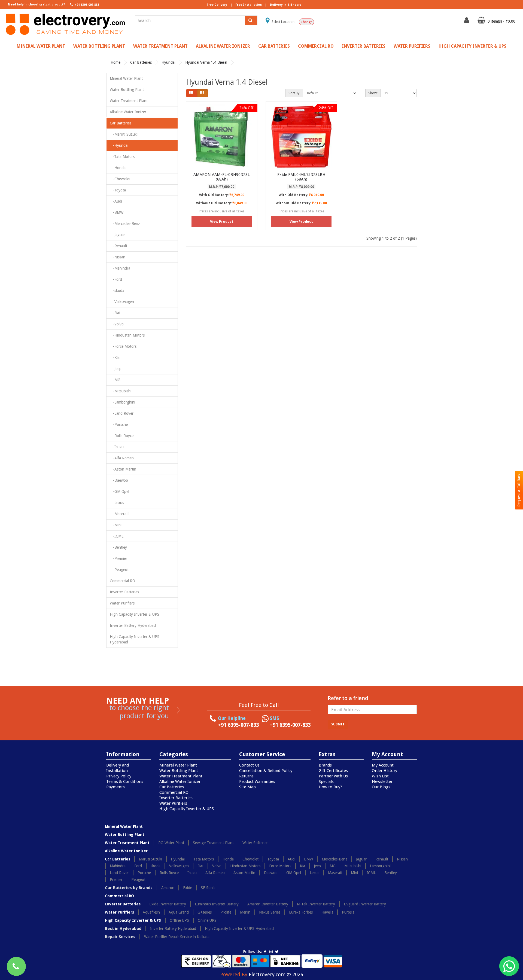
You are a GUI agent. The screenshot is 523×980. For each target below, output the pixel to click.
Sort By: (294, 93)
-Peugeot (119, 569)
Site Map (247, 786)
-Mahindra (120, 268)
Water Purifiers (412, 46)
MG (333, 866)
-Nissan (117, 257)
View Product (221, 221)
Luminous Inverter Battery (217, 904)
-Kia (115, 357)
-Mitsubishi (120, 391)
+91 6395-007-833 (86, 5)
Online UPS (207, 920)
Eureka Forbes (301, 912)
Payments (115, 786)
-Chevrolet (120, 179)
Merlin (245, 912)
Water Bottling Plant (99, 46)
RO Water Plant (171, 843)
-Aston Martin (123, 469)
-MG (115, 380)
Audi (291, 859)
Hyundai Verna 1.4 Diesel (206, 62)
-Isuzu (117, 447)
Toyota (273, 859)
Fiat (200, 866)
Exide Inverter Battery (167, 904)
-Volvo (117, 324)
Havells (327, 912)
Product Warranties (257, 781)
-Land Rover (121, 413)
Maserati (335, 873)
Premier (116, 879)
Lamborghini (380, 866)
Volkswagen (179, 866)
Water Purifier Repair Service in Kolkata (176, 937)
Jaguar (361, 859)
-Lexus (117, 502)
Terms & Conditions (124, 781)
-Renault (118, 246)
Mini (354, 873)
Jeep (317, 866)
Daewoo (271, 873)
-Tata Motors (122, 156)
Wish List (380, 776)
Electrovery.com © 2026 (276, 974)
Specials (326, 781)
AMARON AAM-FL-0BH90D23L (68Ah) (221, 177)
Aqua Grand (179, 912)
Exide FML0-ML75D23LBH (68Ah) (301, 177)
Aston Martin (244, 873)
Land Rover (119, 873)
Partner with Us (333, 776)
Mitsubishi (352, 866)
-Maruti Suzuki (124, 134)
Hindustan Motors (245, 866)
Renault (381, 859)
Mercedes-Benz (334, 859)
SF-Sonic (208, 888)
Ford (138, 866)
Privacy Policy (118, 776)
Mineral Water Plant (41, 46)
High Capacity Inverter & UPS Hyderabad (134, 639)
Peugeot (138, 879)
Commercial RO (316, 46)
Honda (228, 859)
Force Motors (280, 866)
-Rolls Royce (121, 435)
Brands (325, 765)
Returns (246, 776)
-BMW (116, 212)
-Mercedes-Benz (125, 223)
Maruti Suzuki (150, 859)
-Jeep (115, 369)
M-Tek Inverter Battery (316, 904)
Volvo (216, 866)
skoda (155, 866)
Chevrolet (250, 859)
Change (306, 22)
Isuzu (192, 873)
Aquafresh (151, 912)
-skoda (117, 290)
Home (115, 62)
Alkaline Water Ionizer (223, 46)
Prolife (225, 912)
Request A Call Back (519, 490)
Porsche (144, 873)
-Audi (116, 201)
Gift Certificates (333, 770)
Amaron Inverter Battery (267, 904)
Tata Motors (203, 859)
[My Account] (467, 21)
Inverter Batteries (363, 46)
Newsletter (382, 781)
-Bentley (118, 547)
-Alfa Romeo (122, 458)
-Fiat (115, 313)
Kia (302, 866)
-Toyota (118, 190)
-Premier (118, 558)
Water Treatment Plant (160, 46)
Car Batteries (274, 46)
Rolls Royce (169, 873)
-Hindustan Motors (127, 335)
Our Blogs (381, 786)
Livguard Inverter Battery (365, 904)
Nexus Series (269, 912)
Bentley (390, 873)
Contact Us (249, 765)
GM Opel (293, 873)
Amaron (167, 888)
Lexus (314, 873)
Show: (373, 93)
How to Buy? (330, 786)
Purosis (348, 912)
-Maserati (119, 514)
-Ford (116, 279)
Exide (187, 888)
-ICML (116, 536)
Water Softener (255, 843)
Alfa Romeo (215, 873)
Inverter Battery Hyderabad (133, 625)
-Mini (115, 525)
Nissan (402, 859)
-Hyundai (119, 145)
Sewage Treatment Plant (213, 843)
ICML (371, 873)
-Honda (118, 168)
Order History (384, 770)
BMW (308, 859)
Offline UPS (179, 920)
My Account (383, 765)
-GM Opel (119, 491)
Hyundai (168, 62)
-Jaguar (117, 235)
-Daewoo (119, 480)
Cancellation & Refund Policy (265, 770)
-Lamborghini (122, 402)
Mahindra (118, 866)
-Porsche (119, 424)
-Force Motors (123, 346)
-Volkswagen (122, 302)
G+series (204, 912)
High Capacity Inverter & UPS (472, 46)
